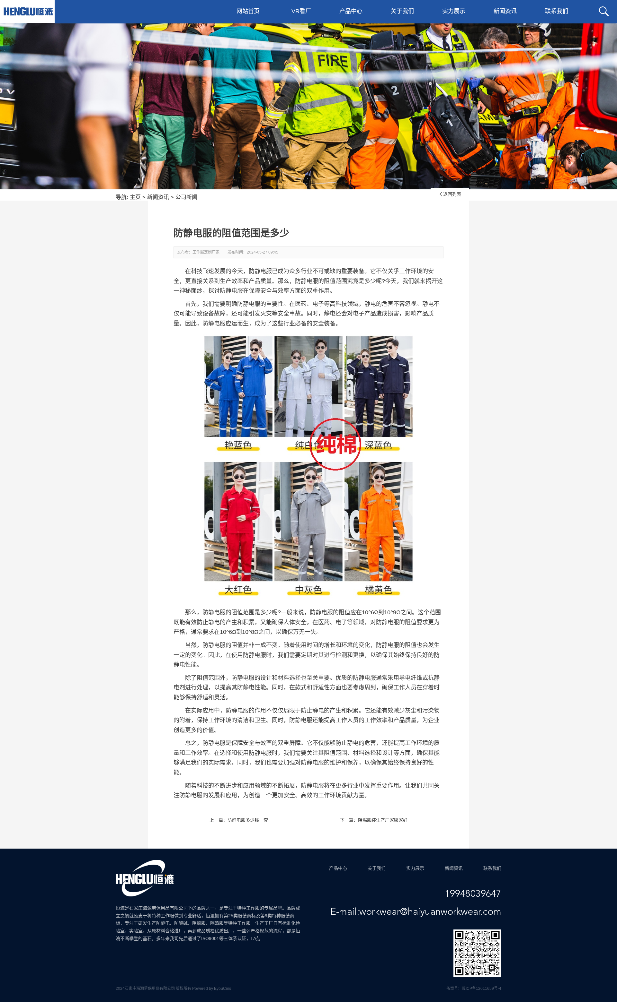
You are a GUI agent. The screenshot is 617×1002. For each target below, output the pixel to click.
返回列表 (450, 194)
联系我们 (556, 11)
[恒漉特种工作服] (28, 12)
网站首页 (248, 11)
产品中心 (350, 11)
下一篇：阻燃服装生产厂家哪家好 (373, 820)
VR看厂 (301, 11)
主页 (135, 197)
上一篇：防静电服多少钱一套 (239, 820)
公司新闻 (186, 197)
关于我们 (402, 11)
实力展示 (453, 11)
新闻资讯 (505, 11)
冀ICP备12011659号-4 (481, 988)
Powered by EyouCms (211, 988)
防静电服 (214, 645)
